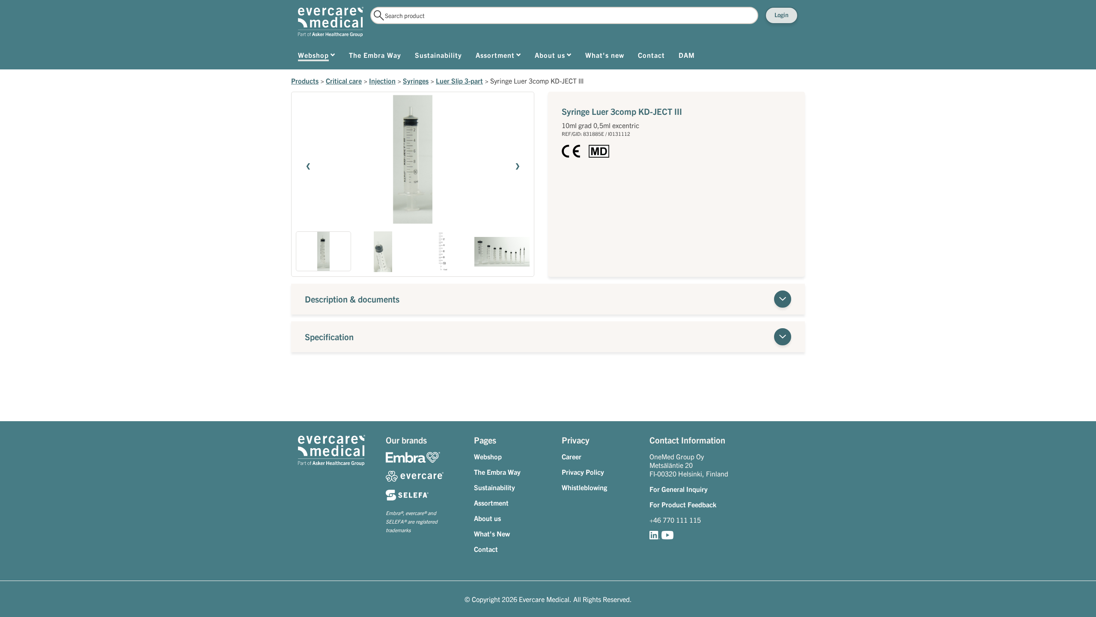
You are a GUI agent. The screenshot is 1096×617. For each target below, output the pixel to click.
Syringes (416, 80)
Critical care (344, 80)
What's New (492, 533)
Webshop (488, 456)
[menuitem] (316, 56)
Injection (382, 80)
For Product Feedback (682, 504)
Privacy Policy (583, 471)
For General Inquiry (678, 489)
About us (487, 518)
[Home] (330, 22)
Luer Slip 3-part (459, 80)
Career (571, 456)
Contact (486, 549)
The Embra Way (497, 471)
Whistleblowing (584, 487)
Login (781, 14)
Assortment (491, 502)
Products (305, 80)
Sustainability (494, 487)
